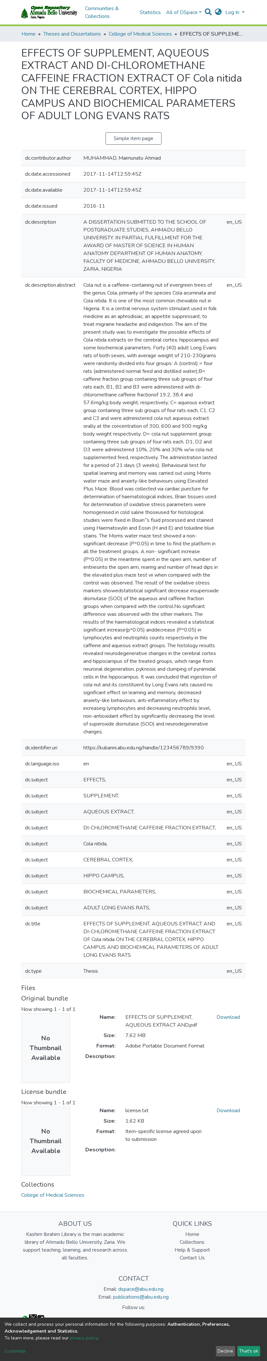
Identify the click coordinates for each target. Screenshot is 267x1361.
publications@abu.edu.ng (141, 1297)
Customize (15, 1351)
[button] (218, 12)
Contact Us (192, 1257)
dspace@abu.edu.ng (140, 1289)
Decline (225, 1351)
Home (28, 34)
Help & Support (192, 1250)
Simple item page (133, 138)
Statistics (150, 12)
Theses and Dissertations (72, 34)
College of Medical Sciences (140, 34)
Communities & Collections (102, 12)
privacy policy (84, 1338)
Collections (192, 1242)
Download (228, 1017)
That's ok (248, 1351)
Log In (233, 12)
